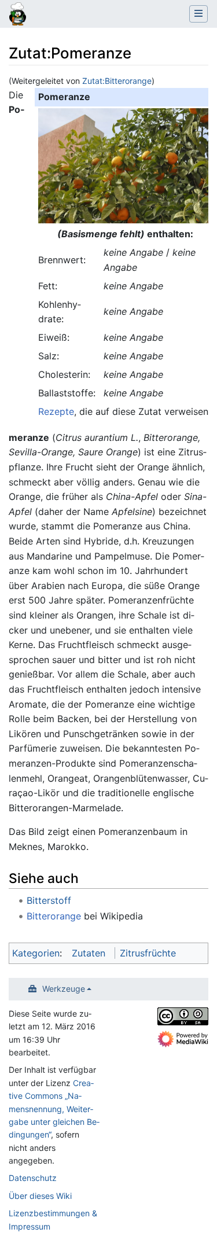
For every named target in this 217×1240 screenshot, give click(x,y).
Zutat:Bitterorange (117, 81)
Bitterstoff (49, 900)
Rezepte (56, 411)
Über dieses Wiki (40, 1196)
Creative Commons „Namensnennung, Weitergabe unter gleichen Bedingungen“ (54, 1109)
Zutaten (88, 953)
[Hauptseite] (17, 15)
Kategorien (36, 953)
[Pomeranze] (125, 165)
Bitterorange (54, 916)
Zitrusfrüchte (148, 953)
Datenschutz (33, 1178)
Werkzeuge (63, 989)
